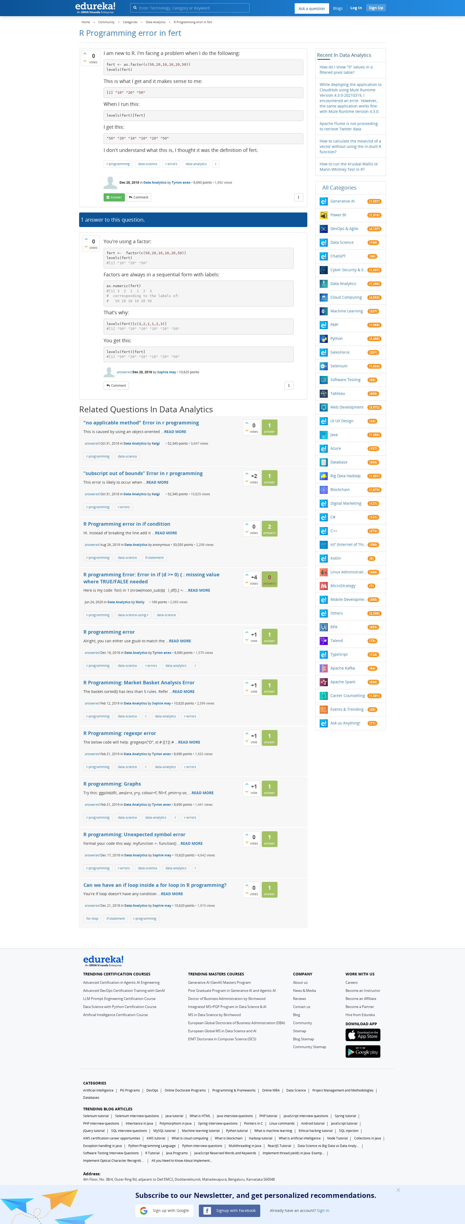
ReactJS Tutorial (279, 1145)
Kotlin (335, 558)
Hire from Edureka (360, 1014)
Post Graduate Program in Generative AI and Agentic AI (232, 990)
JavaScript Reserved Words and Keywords (225, 1153)
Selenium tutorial (96, 1116)
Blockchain (340, 489)
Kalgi (156, 443)
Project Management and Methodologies (343, 1090)
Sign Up (376, 7)
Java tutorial (174, 1116)
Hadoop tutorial (260, 1138)
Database (338, 462)
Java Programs (177, 1153)
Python (336, 338)
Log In (356, 7)
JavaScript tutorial (344, 1123)
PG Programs (130, 1090)
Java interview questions (235, 1116)
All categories (339, 187)
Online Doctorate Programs (185, 1090)
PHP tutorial (268, 1116)
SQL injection (348, 1130)
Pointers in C (253, 1123)
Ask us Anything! (345, 723)
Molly (140, 602)
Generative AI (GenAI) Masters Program (219, 982)
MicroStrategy (342, 585)
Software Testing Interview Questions (111, 1153)
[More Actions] (298, 197)
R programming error (109, 632)
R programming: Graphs (112, 783)
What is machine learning (273, 1130)
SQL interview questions (129, 1130)
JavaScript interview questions (306, 1116)
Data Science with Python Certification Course (119, 1006)
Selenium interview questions (137, 1116)
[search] (135, 7)
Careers (352, 982)
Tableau (337, 393)
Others (336, 613)
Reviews (299, 998)
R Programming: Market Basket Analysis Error (139, 682)
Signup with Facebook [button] (235, 1210)
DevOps (152, 1090)
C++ (333, 530)
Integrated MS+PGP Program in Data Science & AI (227, 1006)
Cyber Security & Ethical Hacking (349, 269)
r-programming (118, 164)
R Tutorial (152, 1153)
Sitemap (299, 1030)
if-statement (154, 557)
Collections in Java (367, 1138)
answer (116, 197)
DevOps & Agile (344, 228)
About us (300, 982)
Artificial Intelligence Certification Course (115, 1014)
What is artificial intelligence (300, 1138)
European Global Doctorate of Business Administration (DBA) (236, 1022)
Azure (335, 448)
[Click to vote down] (85, 61)
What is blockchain (228, 1138)
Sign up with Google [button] (170, 1210)
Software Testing (345, 379)
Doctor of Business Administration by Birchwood (227, 998)
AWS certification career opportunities (111, 1138)
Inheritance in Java (139, 1123)
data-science (147, 164)
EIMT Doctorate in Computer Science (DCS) (222, 1039)
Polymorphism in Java (176, 1123)
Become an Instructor (363, 990)
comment (140, 197)
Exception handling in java (102, 1145)
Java (334, 434)
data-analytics (196, 164)
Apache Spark (342, 681)
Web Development (347, 407)
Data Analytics (155, 182)
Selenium (338, 365)
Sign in (323, 1210)
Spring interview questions (218, 1123)
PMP (334, 324)
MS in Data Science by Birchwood (214, 1014)
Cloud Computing (346, 297)
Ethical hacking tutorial (316, 1130)
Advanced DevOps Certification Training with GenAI (124, 990)
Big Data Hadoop (345, 475)
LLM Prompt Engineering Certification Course (119, 998)
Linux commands (282, 1123)
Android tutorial (313, 1123)
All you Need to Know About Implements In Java (182, 1160)
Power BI (338, 214)
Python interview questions (202, 1145)
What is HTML (200, 1116)
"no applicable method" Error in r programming (141, 422)
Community (302, 1022)
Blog (296, 1014)
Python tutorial (237, 1130)
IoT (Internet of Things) (349, 544)
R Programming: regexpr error (119, 733)
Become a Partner (360, 1006)
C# (332, 516)
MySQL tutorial (164, 1130)
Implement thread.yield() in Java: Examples (294, 1153)
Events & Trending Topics (349, 709)
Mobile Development (349, 599)
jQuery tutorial (94, 1130)
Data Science (342, 242)
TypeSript (339, 654)
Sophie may (166, 372)
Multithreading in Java (245, 1145)
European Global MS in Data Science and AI (222, 1030)
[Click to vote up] (85, 53)
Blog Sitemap (303, 1039)
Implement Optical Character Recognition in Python (114, 1160)
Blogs (338, 8)
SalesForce (340, 352)
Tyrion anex (181, 182)
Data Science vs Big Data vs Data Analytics (329, 1145)
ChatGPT (338, 256)
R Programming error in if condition (126, 524)
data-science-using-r (133, 615)
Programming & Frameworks (234, 1090)
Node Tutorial (337, 1138)
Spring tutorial (345, 1116)
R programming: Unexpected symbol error (134, 834)
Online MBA (271, 1090)
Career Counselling (347, 695)
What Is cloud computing (190, 1138)
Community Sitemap (309, 1046)
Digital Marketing (345, 503)
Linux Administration (349, 571)
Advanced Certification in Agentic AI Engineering (121, 982)
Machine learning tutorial (201, 1130)
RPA (333, 626)
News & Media (304, 990)
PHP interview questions (101, 1123)
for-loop (92, 918)
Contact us (301, 1006)
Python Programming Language (152, 1145)
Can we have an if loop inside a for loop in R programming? (155, 885)
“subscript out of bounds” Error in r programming (143, 473)
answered (124, 372)
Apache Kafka (342, 668)
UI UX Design (342, 420)
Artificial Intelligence (98, 1090)
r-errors (171, 164)
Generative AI (342, 201)
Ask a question (312, 8)
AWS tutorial (156, 1138)
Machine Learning (346, 310)
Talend (336, 640)
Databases (91, 1097)
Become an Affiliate (361, 998)
